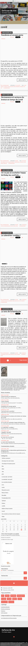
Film (3, 466)
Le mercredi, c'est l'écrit (7, 476)
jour (16, 300)
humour (5, 86)
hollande (9, 598)
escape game (12, 86)
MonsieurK (4, 450)
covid (9, 86)
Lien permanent (5, 85)
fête (9, 354)
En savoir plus (17, 644)
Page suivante (23, 360)
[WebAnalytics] (14, 0)
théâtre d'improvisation (7, 508)
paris (3, 595)
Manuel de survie (5, 490)
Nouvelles (4, 495)
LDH (3, 474)
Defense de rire (9, 10)
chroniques (11, 601)
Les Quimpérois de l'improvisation (9, 618)
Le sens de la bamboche (11, 311)
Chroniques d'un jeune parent (8, 463)
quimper (7, 595)
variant (9, 162)
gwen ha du (5, 162)
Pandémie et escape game (12, 35)
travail (3, 511)
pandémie (18, 86)
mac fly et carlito (20, 300)
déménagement (20, 595)
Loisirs (3, 487)
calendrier (9, 300)
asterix (18, 354)
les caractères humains (7, 482)
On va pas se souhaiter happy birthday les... (13, 422)
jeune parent (4, 601)
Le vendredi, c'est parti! (7, 479)
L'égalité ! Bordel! (6, 432)
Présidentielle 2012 (6, 498)
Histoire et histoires (5, 609)
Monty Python (5, 492)
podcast (5, 163)
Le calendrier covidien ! (11, 235)
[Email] (14, 583)
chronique (24, 224)
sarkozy (20, 598)
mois (13, 300)
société (18, 85)
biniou (13, 162)
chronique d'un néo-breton (8, 461)
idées (3, 468)
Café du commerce (6, 458)
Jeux (16, 85)
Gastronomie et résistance (8, 396)
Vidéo (3, 516)
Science (3, 503)
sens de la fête (13, 354)
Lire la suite (22, 80)
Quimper (4, 500)
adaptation (17, 162)
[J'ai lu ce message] (26, 642)
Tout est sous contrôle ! (7, 411)
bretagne (4, 598)
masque (21, 86)
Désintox (3, 611)
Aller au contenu (4, 3)
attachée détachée (5, 607)
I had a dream (5, 401)
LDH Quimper (4, 612)
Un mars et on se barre (7, 437)
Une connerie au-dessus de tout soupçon (11, 514)
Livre (3, 484)
